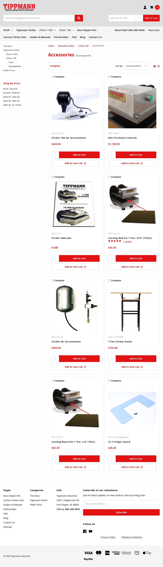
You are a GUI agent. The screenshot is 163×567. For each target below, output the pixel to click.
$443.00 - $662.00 (11, 96)
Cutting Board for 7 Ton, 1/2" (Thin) (73, 441)
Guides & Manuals (40, 37)
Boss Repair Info (86, 30)
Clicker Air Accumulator (66, 341)
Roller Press (9, 70)
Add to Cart (151, 18)
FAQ (74, 37)
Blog (82, 37)
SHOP (6, 30)
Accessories (15, 66)
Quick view (75, 105)
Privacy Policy (108, 537)
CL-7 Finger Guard (119, 441)
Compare (55, 65)
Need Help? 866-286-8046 (130, 30)
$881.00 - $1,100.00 (12, 105)
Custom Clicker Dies (14, 37)
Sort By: (119, 65)
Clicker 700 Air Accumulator (68, 137)
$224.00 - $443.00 (11, 92)
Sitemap (7, 526)
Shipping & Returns (131, 537)
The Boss (7, 46)
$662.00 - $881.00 (11, 100)
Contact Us (95, 37)
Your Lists (154, 30)
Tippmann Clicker (26, 30)
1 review (127, 241)
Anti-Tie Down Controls (122, 137)
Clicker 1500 (46, 30)
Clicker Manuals (61, 238)
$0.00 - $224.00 (10, 88)
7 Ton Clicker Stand (120, 341)
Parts (11, 62)
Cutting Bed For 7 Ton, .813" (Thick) (130, 238)
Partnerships (61, 37)
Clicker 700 (65, 30)
